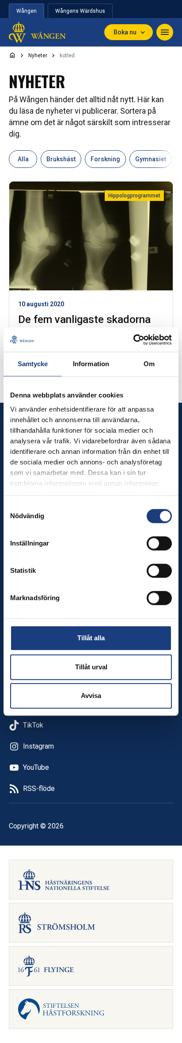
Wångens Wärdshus (80, 11)
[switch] (159, 543)
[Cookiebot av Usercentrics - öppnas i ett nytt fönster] (133, 339)
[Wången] (37, 32)
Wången (26, 11)
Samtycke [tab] (33, 363)
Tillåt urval (91, 667)
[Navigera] (164, 32)
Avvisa (91, 695)
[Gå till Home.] (12, 55)
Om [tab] (149, 363)
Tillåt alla (91, 638)
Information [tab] (91, 363)
